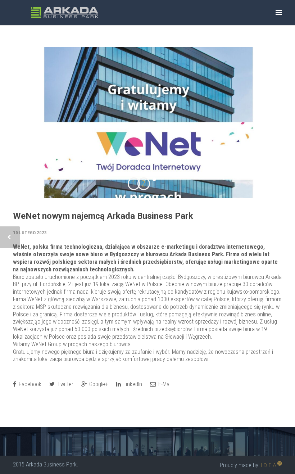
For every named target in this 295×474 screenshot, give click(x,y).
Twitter (64, 384)
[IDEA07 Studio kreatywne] (271, 465)
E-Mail (164, 384)
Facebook (29, 384)
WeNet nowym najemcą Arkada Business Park (103, 216)
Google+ (98, 384)
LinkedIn (132, 384)
